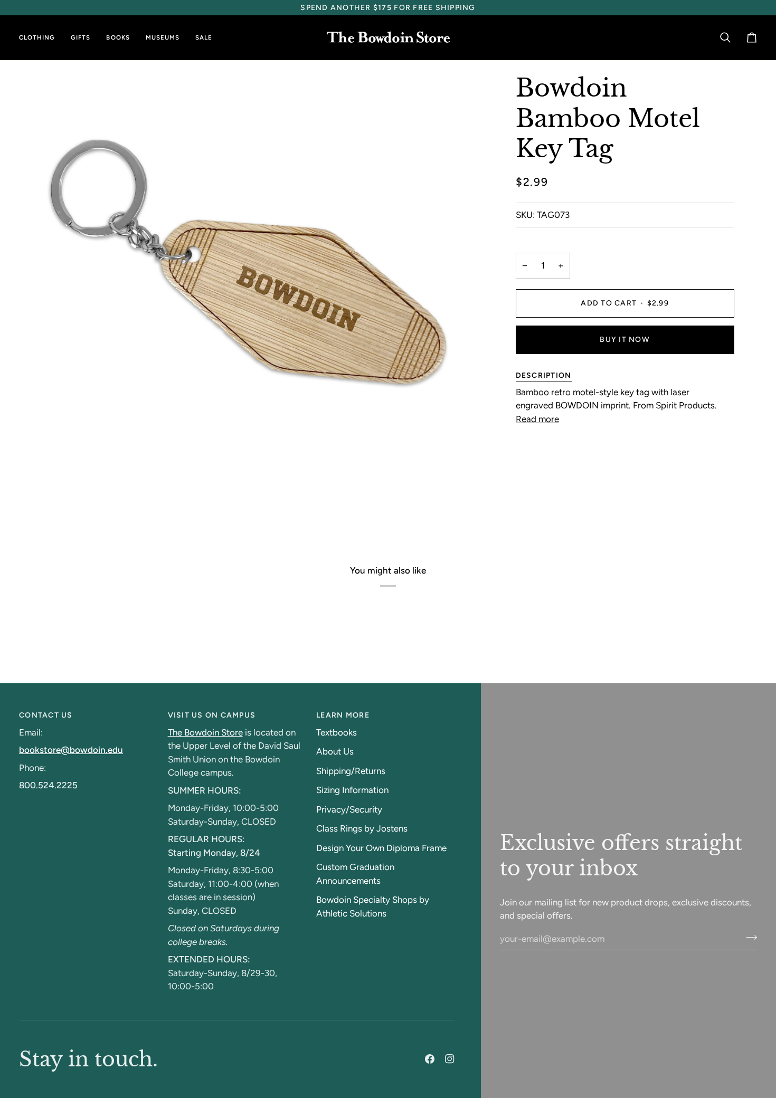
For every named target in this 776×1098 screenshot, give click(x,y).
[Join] (748, 937)
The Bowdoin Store (205, 732)
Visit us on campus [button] (212, 715)
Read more (537, 419)
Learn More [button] (343, 715)
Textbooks (336, 732)
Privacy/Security (349, 809)
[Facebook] (429, 1059)
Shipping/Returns (350, 771)
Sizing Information (352, 790)
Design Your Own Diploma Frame (381, 848)
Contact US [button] (46, 715)
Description (544, 375)
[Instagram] (450, 1059)
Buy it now (625, 339)
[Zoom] (44, 507)
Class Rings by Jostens (362, 828)
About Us (335, 751)
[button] (41, 37)
